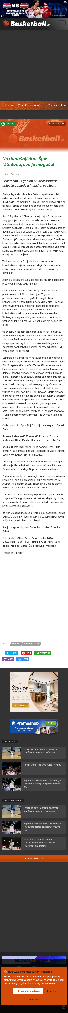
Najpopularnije (13, 800)
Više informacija (34, 1000)
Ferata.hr (15, 174)
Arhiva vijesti (33, 858)
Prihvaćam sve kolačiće (28, 991)
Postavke (51, 991)
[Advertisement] (34, 65)
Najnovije (10, 741)
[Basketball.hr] (26, 25)
